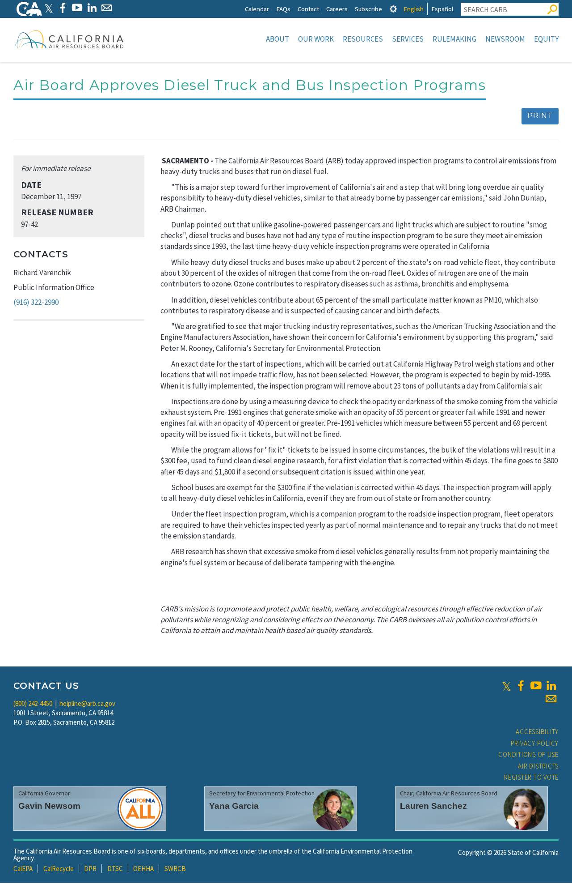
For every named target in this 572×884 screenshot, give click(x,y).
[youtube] (536, 686)
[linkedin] (551, 686)
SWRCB (175, 868)
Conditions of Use (528, 754)
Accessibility (537, 731)
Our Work (316, 39)
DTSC (115, 868)
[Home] (69, 39)
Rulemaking (454, 39)
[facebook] (520, 686)
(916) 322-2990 (36, 302)
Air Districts (538, 766)
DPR (90, 868)
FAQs (283, 8)
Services (408, 39)
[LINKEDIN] (91, 8)
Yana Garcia (234, 806)
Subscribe (368, 8)
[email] (551, 699)
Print (540, 115)
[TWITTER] (48, 8)
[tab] (393, 9)
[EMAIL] (106, 8)
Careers (337, 8)
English (414, 8)
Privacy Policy (535, 743)
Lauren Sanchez (433, 806)
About (277, 39)
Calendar (257, 8)
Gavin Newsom (49, 806)
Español (442, 8)
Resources (363, 39)
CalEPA (23, 868)
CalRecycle (58, 868)
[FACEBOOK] (62, 8)
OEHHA (143, 868)
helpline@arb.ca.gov (87, 703)
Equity (546, 39)
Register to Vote (531, 777)
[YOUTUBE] (77, 8)
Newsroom (505, 39)
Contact (308, 8)
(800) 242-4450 (32, 703)
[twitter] (506, 686)
